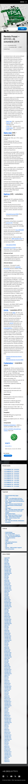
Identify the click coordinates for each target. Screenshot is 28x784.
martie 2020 (6, 665)
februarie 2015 (7, 749)
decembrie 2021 (7, 636)
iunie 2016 (6, 726)
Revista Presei (7, 49)
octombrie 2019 (7, 672)
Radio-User (9, 121)
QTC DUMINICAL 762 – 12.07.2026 (11, 480)
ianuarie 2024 (7, 601)
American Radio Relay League (11, 495)
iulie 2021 (6, 643)
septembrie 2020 (8, 657)
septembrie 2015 (8, 739)
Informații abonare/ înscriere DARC (14, 359)
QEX (6, 544)
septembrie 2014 (8, 756)
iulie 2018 (6, 691)
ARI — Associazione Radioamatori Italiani (14, 499)
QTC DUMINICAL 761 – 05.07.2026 (11, 482)
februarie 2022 (7, 633)
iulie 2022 (6, 626)
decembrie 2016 (7, 718)
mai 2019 (6, 679)
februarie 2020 (7, 666)
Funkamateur (9, 128)
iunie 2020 (6, 661)
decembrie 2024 (7, 585)
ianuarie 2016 (7, 733)
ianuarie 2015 (7, 750)
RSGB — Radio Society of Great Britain (13, 516)
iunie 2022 (6, 627)
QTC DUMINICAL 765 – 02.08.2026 (11, 475)
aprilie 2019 (6, 680)
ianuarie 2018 (7, 700)
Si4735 (11, 323)
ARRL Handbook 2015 (17, 238)
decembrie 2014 (7, 751)
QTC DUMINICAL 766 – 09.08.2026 (11, 473)
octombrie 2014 (7, 754)
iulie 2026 (6, 559)
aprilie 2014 (6, 760)
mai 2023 (6, 612)
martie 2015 (6, 747)
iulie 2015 (6, 742)
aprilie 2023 (6, 613)
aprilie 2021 (6, 647)
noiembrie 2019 (7, 670)
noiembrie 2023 (7, 604)
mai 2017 (6, 711)
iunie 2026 (6, 560)
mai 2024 (6, 595)
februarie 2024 (7, 599)
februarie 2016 (7, 732)
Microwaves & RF (9, 543)
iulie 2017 (6, 708)
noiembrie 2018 (7, 687)
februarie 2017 (7, 715)
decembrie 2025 (7, 569)
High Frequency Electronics (11, 542)
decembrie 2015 (7, 735)
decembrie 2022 (7, 619)
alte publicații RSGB (11, 244)
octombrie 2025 (7, 571)
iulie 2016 (6, 725)
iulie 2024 (6, 592)
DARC (14, 312)
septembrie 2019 (8, 673)
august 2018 (7, 690)
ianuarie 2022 (7, 634)
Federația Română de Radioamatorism (13, 505)
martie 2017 (6, 714)
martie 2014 (6, 761)
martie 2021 (6, 648)
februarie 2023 (7, 616)
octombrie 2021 (7, 638)
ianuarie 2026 (7, 567)
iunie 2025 (6, 577)
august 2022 (7, 624)
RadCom (8, 123)
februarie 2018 (7, 698)
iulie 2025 (6, 576)
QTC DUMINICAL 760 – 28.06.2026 (11, 484)
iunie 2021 (6, 644)
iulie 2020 (6, 659)
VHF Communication (9, 549)
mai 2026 (6, 562)
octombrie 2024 (7, 588)
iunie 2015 (6, 743)
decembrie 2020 (7, 652)
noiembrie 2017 (7, 703)
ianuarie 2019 (7, 684)
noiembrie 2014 (7, 753)
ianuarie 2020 (7, 668)
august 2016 (7, 723)
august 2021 (7, 641)
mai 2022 (6, 629)
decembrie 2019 (7, 669)
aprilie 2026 (6, 563)
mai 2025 (6, 578)
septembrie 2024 (8, 590)
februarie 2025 (7, 583)
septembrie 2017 (8, 705)
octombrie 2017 (7, 704)
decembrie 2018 (7, 686)
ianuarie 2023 (7, 617)
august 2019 (7, 675)
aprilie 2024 (6, 597)
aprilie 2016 (6, 729)
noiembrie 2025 (7, 570)
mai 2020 (6, 662)
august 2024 (7, 591)
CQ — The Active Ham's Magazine (12, 535)
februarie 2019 (7, 683)
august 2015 (7, 740)
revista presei (8, 455)
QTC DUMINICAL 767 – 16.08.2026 (11, 471)
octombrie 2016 (7, 721)
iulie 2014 (6, 758)
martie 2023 (6, 615)
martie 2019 (6, 682)
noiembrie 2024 (7, 587)
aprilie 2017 (6, 712)
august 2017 (7, 707)
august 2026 (7, 557)
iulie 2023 (6, 609)
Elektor (8, 129)
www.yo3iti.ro (8, 446)
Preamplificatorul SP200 (10, 247)
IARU (6, 506)
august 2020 (7, 658)
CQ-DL (7, 126)
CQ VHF (7, 539)
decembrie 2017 (7, 701)
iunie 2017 (6, 710)
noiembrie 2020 (7, 654)
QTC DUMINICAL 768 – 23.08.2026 (11, 469)
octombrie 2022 (7, 622)
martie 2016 (6, 730)
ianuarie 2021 (7, 651)
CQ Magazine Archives (10, 537)
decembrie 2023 (7, 602)
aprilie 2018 (6, 696)
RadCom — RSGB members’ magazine (13, 547)
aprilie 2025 (6, 580)
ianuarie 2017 (7, 717)
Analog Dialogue (8, 532)
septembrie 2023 (8, 606)
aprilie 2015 (6, 746)
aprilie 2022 (6, 630)
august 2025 (7, 574)
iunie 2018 (6, 693)
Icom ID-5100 (9, 222)
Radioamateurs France (10, 513)
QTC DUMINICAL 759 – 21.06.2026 (11, 486)
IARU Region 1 (8, 508)
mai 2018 (6, 694)
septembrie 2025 (8, 573)
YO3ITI (20, 47)
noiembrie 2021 (7, 637)
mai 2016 (6, 728)
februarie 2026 (7, 566)
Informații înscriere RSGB (12, 214)
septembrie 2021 (8, 640)
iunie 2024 (6, 594)
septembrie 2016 (8, 722)
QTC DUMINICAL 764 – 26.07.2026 (11, 477)
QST (6, 546)
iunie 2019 (6, 677)
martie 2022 (6, 631)
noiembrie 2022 (7, 620)
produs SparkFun (8, 328)
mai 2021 (6, 645)
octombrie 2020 (7, 655)
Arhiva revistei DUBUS (10, 533)
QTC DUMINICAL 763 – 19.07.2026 (11, 478)
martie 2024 (6, 598)
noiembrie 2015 (7, 736)
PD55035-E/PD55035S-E (10, 425)
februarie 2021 (7, 650)
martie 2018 (6, 697)
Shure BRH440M (20, 230)
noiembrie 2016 (7, 719)
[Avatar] (14, 437)
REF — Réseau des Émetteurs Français (13, 515)
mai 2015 (6, 744)
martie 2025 (6, 581)
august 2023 (7, 608)
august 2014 (7, 757)
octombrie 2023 (7, 605)
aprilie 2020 (6, 664)
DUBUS (6, 540)
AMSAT (6, 497)
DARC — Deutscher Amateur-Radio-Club (13, 504)
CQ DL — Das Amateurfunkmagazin (12, 536)
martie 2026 (6, 564)
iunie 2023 (6, 610)
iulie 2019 (6, 676)
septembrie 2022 (8, 623)
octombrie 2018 (7, 689)
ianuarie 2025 (7, 584)
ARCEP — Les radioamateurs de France (13, 498)
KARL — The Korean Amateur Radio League (14, 509)
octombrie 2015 (7, 737)
